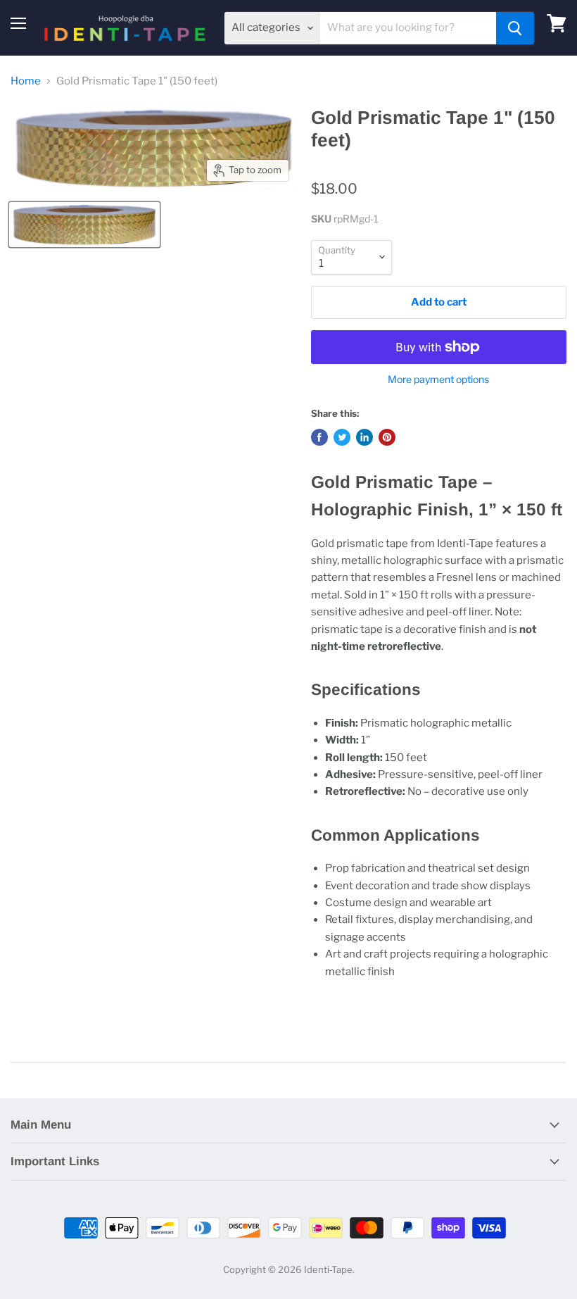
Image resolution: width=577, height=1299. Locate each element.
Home (26, 81)
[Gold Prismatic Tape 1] (84, 224)
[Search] (515, 28)
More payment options (438, 379)
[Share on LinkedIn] (364, 437)
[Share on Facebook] (319, 437)
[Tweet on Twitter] (342, 437)
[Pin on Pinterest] (387, 437)
